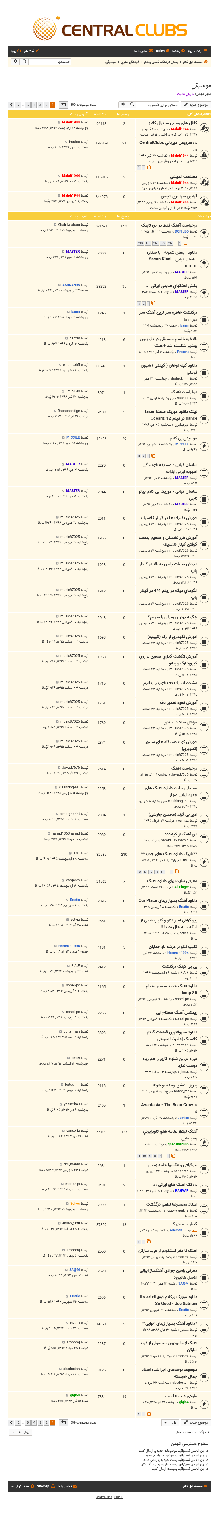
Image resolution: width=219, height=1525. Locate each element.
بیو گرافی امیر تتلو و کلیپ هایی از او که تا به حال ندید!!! (169, 924)
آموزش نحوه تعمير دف (178, 702)
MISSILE (182, 444)
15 (156, 872)
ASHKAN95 (71, 285)
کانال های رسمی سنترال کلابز (173, 123)
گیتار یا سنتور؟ (185, 1224)
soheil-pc (182, 999)
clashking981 (178, 801)
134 (155, 243)
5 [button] (28, 105)
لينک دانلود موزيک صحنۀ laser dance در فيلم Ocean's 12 (171, 415)
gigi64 (184, 1402)
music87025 (179, 524)
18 (139, 872)
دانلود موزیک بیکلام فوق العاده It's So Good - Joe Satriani (168, 1300)
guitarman (181, 1045)
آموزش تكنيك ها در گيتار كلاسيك (169, 518)
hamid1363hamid (175, 840)
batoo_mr (181, 1091)
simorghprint (70, 814)
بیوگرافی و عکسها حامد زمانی (172, 1165)
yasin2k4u (72, 1104)
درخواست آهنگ (184, 392)
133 (163, 243)
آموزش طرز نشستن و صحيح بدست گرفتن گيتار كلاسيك (168, 541)
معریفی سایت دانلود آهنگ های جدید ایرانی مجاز (171, 791)
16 (150, 872)
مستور (184, 1329)
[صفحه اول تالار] (109, 27)
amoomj (182, 1257)
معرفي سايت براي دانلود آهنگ (172, 881)
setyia (184, 933)
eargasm (73, 880)
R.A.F (184, 972)
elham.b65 (71, 365)
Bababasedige (69, 411)
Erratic (184, 907)
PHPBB (118, 1497)
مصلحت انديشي (183, 176)
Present (183, 352)
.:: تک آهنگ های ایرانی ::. (175, 1184)
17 (145, 872)
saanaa (183, 398)
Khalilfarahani (69, 224)
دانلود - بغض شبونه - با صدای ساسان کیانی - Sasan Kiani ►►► (172, 259)
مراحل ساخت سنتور (180, 722)
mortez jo (72, 1184)
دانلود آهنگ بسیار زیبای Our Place (168, 900)
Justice (183, 1118)
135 (148, 243)
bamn (184, 325)
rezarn (75, 1323)
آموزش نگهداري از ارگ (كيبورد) (172, 636)
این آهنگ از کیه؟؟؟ (181, 834)
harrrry (75, 338)
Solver (75, 1203)
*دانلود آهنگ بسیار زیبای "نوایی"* (169, 1323)
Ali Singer (181, 887)
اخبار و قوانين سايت (153, 134)
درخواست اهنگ (184, 768)
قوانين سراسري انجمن (179, 196)
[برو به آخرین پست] (59, 122)
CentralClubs (104, 1497)
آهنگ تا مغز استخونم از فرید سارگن (167, 1250)
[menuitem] (179, 51)
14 (162, 872)
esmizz (183, 820)
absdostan (180, 1382)
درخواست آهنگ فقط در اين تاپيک (169, 225)
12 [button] (18, 105)
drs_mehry (72, 1164)
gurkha (183, 1210)
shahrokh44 (179, 378)
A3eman (176, 1230)
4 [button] (34, 105)
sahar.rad (181, 1171)
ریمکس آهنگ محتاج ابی (176, 1012)
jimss (185, 1072)
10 (144, 1156)
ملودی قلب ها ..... (181, 1396)
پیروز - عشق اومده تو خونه (175, 1085)
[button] (63, 104)
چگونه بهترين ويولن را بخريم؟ (172, 617)
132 (170, 243)
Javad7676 (180, 774)
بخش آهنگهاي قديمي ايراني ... (171, 285)
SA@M (183, 1283)
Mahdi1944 (180, 129)
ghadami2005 (178, 1144)
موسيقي (201, 85)
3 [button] (40, 105)
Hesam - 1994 (178, 953)
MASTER (182, 272)
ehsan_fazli (71, 1223)
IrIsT (185, 860)
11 (139, 1156)
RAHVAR (182, 1191)
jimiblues (73, 391)
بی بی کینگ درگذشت (179, 966)
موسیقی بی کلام (183, 438)
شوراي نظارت (185, 94)
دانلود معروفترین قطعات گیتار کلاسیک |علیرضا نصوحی (172, 1036)
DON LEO (182, 231)
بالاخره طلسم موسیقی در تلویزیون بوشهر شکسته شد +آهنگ (168, 342)
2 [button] (47, 105)
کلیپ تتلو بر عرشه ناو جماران (173, 946)
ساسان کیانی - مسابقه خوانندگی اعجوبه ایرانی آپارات (170, 468)
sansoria (73, 1130)
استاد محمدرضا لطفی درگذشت (171, 1204)
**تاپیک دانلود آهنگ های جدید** (169, 854)
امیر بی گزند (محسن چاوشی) (173, 814)
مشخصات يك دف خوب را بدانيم (170, 683)
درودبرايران (182, 424)
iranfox (74, 142)
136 (140, 243)
